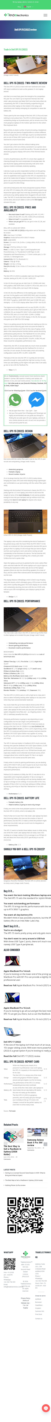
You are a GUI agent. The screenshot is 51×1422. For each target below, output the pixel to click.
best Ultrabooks (24, 495)
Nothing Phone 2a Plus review (15, 1185)
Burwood (38, 1302)
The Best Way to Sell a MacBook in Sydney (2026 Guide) (12, 1150)
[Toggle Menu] (45, 15)
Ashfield (38, 1299)
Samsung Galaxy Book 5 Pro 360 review (35, 1142)
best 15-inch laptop (19, 500)
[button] (5, 1144)
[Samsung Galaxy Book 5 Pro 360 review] (37, 1132)
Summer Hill (39, 1311)
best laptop (38, 200)
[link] (12, 954)
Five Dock (38, 1314)
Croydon (38, 1308)
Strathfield (38, 1305)
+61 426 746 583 (9, 1282)
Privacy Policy (25, 1298)
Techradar (12, 1111)
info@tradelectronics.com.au (10, 1287)
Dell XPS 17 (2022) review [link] (28, 1056)
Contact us (38, 1319)
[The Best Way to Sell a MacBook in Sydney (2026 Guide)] (14, 1135)
